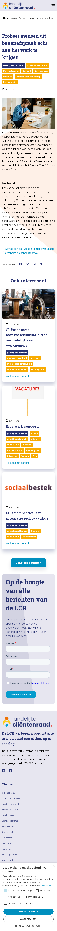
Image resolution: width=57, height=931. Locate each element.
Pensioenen (7, 843)
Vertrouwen (7, 849)
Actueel (14, 18)
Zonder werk (7, 860)
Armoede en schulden (11, 809)
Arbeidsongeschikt (10, 804)
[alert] (28, 897)
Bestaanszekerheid (10, 821)
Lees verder (46, 885)
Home (6, 18)
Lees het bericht (19, 376)
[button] (28, 925)
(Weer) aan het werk (11, 798)
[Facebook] (10, 770)
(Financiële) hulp (9, 793)
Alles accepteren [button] (28, 911)
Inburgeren (7, 838)
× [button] (53, 866)
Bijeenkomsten (8, 826)
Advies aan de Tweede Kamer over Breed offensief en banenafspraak (29, 250)
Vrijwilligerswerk (9, 854)
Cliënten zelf (7, 832)
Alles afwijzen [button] (28, 919)
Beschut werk (8, 815)
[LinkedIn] (3, 770)
